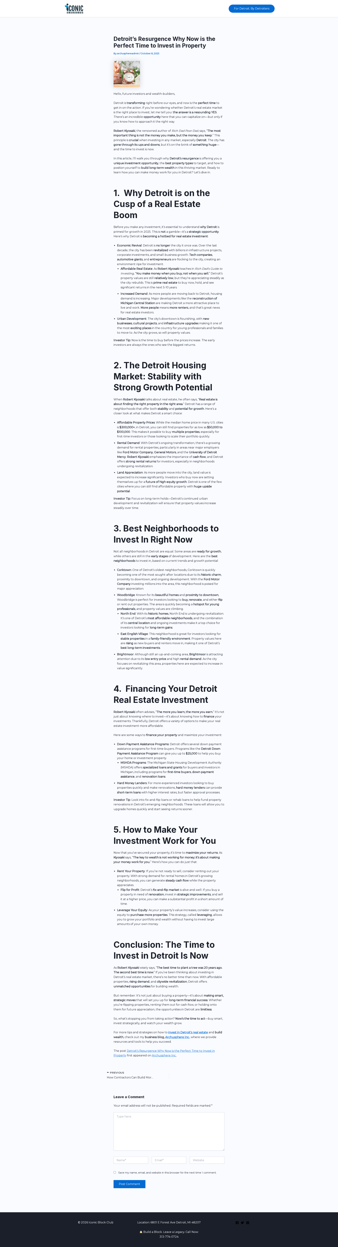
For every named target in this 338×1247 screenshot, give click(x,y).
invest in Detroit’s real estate (188, 1032)
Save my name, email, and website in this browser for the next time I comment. (167, 1172)
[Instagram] (247, 1222)
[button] (252, 9)
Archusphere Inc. (164, 1055)
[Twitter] (242, 1222)
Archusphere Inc (177, 1037)
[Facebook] (237, 1222)
